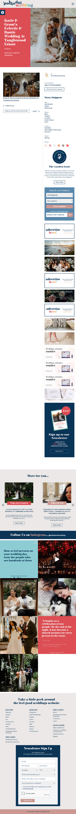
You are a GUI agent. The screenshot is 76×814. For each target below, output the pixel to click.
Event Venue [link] (49, 120)
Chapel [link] (47, 116)
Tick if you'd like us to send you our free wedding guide (37, 788)
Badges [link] (55, 736)
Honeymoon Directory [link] (12, 742)
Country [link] (47, 118)
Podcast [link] (8, 724)
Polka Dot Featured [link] (19, 503)
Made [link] (7, 717)
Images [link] (31, 717)
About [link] (55, 712)
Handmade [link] (49, 104)
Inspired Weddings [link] (35, 714)
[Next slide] (72, 505)
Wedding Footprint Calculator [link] (11, 732)
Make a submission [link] (58, 727)
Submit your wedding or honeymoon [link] (59, 730)
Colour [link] (31, 719)
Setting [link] (31, 726)
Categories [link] (32, 712)
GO (70, 215)
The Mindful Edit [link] (10, 729)
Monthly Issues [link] (33, 731)
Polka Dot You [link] (57, 503)
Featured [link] (8, 53)
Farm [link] (46, 122)
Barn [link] (46, 114)
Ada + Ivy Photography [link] (53, 85)
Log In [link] (55, 721)
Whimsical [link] (48, 108)
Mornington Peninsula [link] (53, 130)
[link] (2, 12)
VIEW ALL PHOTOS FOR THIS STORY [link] (16, 111)
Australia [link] (48, 128)
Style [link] (30, 724)
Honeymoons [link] (10, 722)
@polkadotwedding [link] (57, 535)
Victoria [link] (47, 132)
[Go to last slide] (3, 505)
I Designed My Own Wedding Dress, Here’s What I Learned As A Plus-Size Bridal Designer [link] (57, 511)
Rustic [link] (47, 106)
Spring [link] (47, 138)
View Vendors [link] (59, 206)
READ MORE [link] (59, 182)
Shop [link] (7, 726)
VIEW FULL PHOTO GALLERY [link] (54, 89)
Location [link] (32, 722)
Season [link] (31, 729)
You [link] (7, 719)
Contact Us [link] (56, 718)
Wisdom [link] (8, 714)
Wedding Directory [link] (11, 739)
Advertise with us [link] (58, 734)
